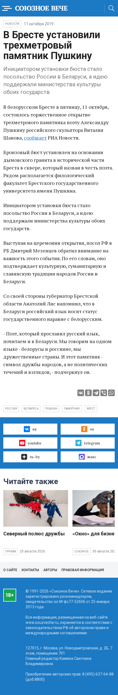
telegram (92, 443)
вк (34, 429)
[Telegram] (96, 393)
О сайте (10, 570)
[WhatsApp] (111, 393)
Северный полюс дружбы (34, 533)
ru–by (35, 456)
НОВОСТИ (12, 23)
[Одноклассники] (88, 393)
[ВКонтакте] (80, 393)
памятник (72, 408)
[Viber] (103, 393)
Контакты (30, 570)
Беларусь (31, 408)
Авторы (50, 570)
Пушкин (51, 408)
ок (92, 429)
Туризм (10, 551)
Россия (11, 408)
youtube (34, 443)
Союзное (81, 551)
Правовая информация (82, 570)
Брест (91, 408)
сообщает (35, 137)
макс (91, 456)
